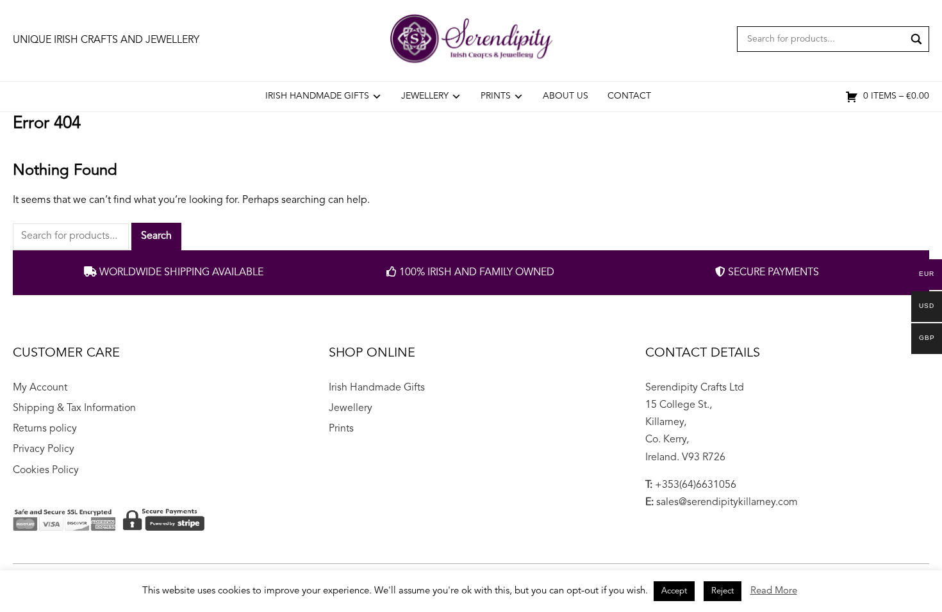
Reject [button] (722, 591)
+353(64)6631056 (695, 485)
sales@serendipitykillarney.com (727, 502)
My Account (40, 388)
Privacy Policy (43, 449)
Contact (629, 96)
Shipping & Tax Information (74, 408)
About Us (565, 96)
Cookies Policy (46, 470)
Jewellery (425, 96)
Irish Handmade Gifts (317, 96)
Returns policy (45, 429)
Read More (773, 591)
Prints (496, 96)
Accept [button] (674, 591)
